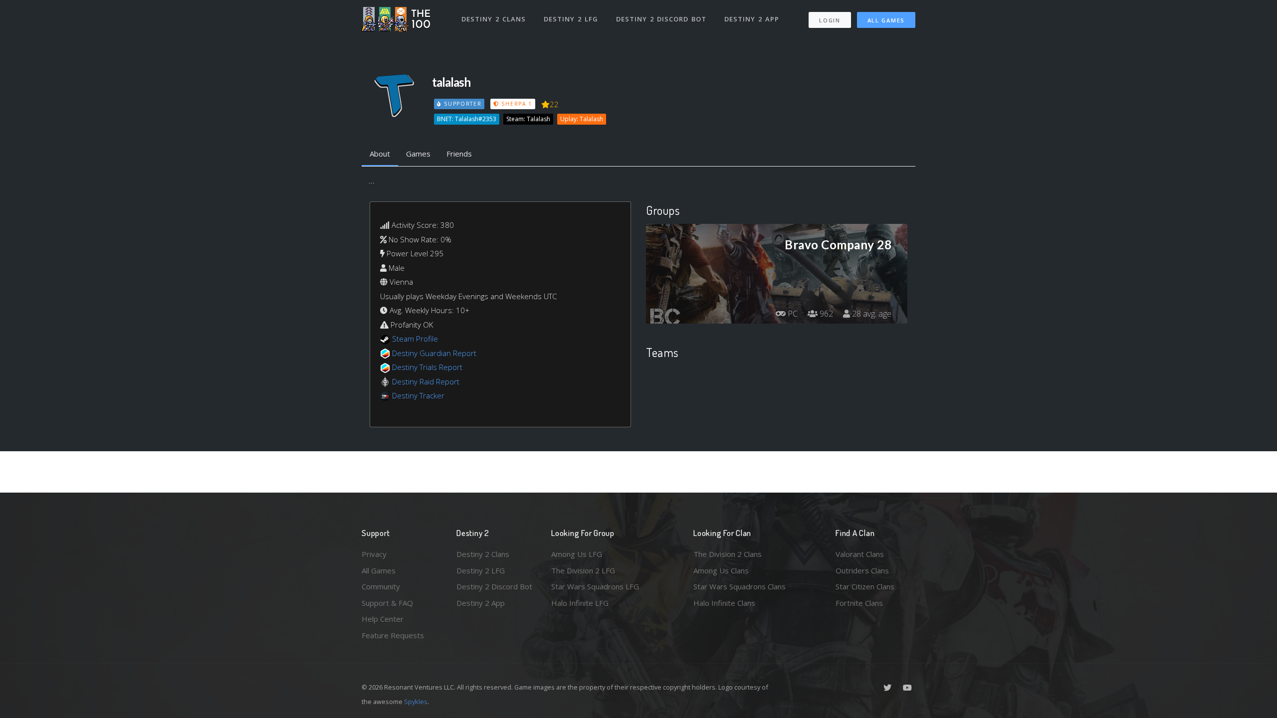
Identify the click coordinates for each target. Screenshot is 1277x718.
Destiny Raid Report (425, 381)
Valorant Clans (860, 554)
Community (381, 586)
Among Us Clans (721, 570)
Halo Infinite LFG (580, 603)
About (380, 154)
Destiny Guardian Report (434, 353)
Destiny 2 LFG (571, 18)
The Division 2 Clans (727, 554)
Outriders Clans (862, 570)
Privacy (374, 554)
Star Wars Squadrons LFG (595, 586)
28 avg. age (870, 313)
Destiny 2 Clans (493, 18)
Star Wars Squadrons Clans (739, 586)
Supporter (461, 103)
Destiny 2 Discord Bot (661, 18)
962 (825, 313)
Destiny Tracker (418, 395)
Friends (459, 154)
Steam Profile (415, 339)
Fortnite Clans (859, 603)
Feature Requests (393, 635)
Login (830, 20)
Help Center (383, 619)
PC (792, 313)
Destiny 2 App (751, 18)
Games (418, 154)
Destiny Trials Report (427, 367)
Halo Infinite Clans (724, 603)
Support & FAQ (387, 603)
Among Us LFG (576, 554)
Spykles (415, 701)
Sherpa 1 (515, 103)
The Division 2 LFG (583, 570)
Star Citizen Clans (865, 586)
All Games (886, 20)
